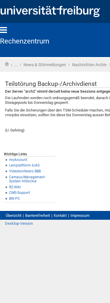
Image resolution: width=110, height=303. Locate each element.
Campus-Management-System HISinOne (27, 179)
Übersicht (13, 215)
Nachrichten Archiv (89, 64)
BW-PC (14, 199)
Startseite (7, 64)
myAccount (18, 160)
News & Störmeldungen (44, 64)
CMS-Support (19, 193)
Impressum (79, 215)
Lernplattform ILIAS (24, 165)
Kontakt (60, 215)
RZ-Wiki (15, 187)
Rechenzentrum (24, 41)
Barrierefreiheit (37, 215)
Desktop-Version (19, 223)
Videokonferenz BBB (25, 171)
